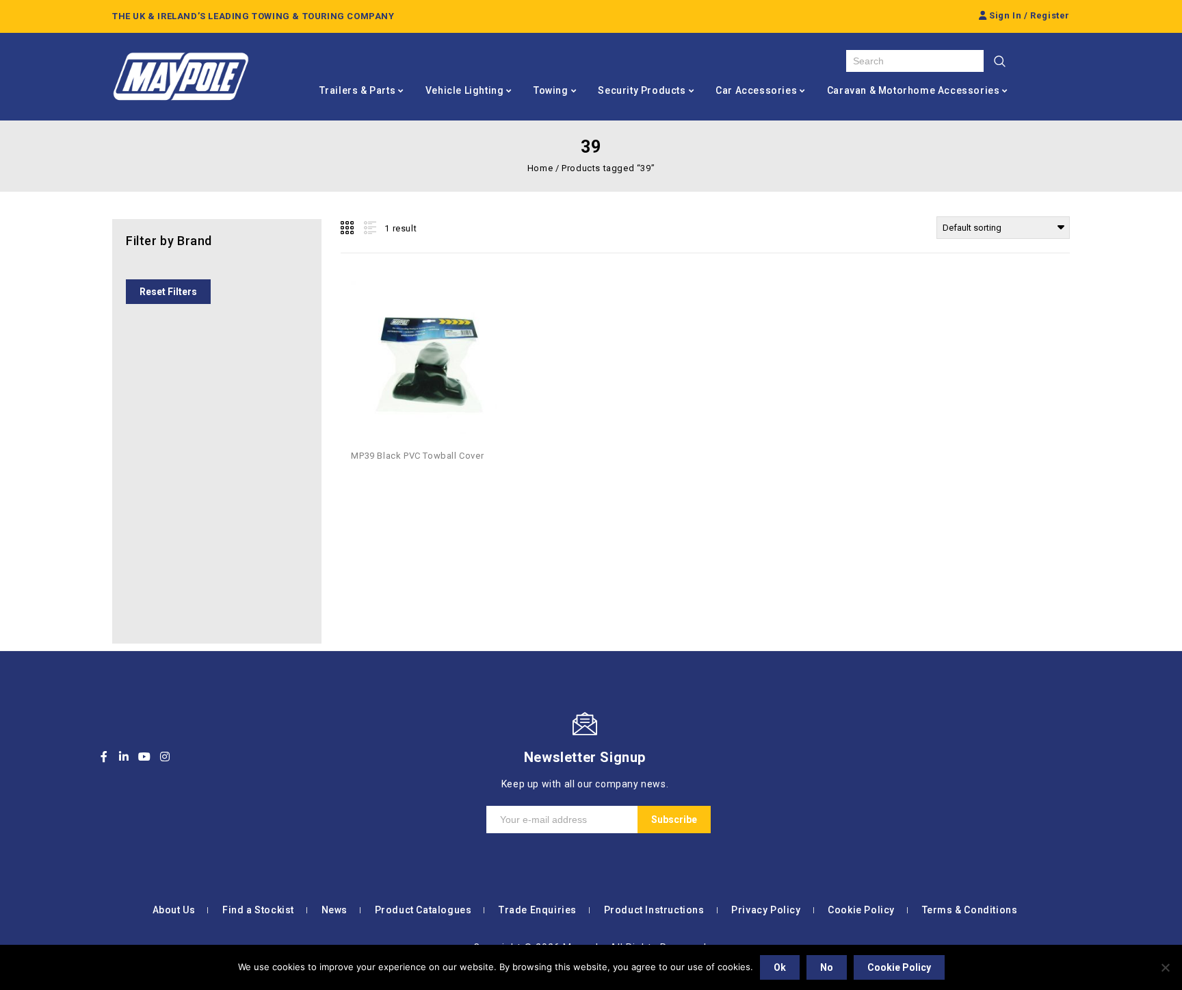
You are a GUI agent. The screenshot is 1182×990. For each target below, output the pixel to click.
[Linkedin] (124, 756)
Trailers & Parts (357, 90)
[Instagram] (165, 756)
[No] (1165, 967)
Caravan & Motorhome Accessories (913, 90)
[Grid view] (348, 228)
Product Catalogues (423, 909)
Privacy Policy (765, 909)
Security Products (641, 90)
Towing (551, 90)
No (826, 967)
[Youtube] (144, 756)
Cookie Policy (861, 909)
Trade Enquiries (538, 909)
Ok (780, 967)
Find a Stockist (258, 909)
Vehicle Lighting (464, 90)
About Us (174, 909)
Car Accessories (756, 90)
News (334, 909)
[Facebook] (104, 756)
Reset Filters (168, 291)
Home (540, 168)
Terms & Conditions (970, 909)
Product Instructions (654, 909)
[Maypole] (180, 76)
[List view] (368, 228)
